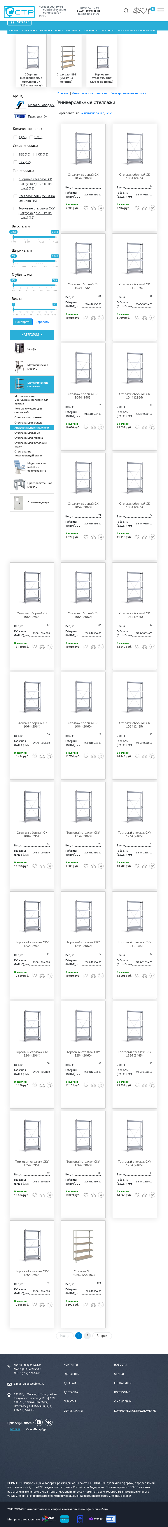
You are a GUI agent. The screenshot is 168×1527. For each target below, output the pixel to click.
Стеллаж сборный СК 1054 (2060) (83, 505)
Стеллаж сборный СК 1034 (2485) (134, 176)
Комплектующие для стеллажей (28, 410)
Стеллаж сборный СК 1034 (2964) (83, 286)
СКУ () (25, 162)
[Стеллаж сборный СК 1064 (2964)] (32, 697)
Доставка (46, 30)
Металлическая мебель (37, 366)
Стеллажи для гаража (28, 438)
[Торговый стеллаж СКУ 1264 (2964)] (32, 1245)
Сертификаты (73, 1410)
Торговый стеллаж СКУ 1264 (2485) (134, 1163)
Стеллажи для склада (28, 422)
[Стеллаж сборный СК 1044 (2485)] (83, 368)
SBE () (24, 154)
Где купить (73, 30)
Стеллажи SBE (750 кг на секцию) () (37, 198)
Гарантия (70, 1401)
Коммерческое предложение (137, 30)
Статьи (119, 1373)
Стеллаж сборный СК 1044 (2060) (134, 286)
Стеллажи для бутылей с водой (30, 444)
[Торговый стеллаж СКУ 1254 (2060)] (83, 1026)
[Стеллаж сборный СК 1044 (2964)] (134, 368)
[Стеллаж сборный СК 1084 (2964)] (32, 807)
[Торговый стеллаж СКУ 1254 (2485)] (134, 1026)
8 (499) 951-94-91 (31, 1365)
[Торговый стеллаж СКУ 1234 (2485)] (134, 807)
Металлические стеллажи (37, 384)
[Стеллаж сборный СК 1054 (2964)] (32, 587)
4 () (22, 137)
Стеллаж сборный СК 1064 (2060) (83, 615)
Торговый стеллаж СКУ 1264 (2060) (83, 1163)
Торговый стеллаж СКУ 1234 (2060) (83, 834)
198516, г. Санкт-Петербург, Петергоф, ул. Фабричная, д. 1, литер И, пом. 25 (33, 1406)
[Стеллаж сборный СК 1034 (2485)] (134, 149)
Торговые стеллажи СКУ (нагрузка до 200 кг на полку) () (37, 213)
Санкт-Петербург (36, 1429)
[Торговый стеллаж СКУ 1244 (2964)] (32, 1026)
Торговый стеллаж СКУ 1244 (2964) (32, 1054)
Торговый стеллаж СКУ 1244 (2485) (134, 944)
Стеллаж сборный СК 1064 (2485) (134, 615)
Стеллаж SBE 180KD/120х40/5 (83, 1273)
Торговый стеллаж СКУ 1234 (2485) (134, 834)
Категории (31, 334)
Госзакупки (122, 1383)
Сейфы (32, 349)
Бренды (14, 30)
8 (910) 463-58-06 (30, 1369)
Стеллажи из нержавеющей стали (28, 453)
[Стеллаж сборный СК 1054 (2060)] (83, 478)
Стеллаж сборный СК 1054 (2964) (32, 615)
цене (109, 113)
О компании (29, 30)
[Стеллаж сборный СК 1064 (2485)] (134, 587)
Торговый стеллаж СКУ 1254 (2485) (134, 1054)
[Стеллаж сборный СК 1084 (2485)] (134, 697)
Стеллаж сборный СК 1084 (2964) (32, 834)
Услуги (59, 30)
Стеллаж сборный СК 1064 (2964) (32, 725)
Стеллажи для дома (27, 432)
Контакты (108, 30)
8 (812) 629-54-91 (30, 1373)
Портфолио (122, 1392)
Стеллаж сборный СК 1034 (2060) (83, 176)
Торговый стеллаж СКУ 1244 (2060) (83, 944)
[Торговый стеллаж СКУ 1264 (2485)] (134, 1136)
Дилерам (70, 1383)
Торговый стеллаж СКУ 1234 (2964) (32, 944)
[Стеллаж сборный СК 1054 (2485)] (134, 478)
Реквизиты (91, 30)
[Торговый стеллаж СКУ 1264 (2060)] (83, 1136)
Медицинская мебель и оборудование (36, 466)
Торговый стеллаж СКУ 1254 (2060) (83, 1054)
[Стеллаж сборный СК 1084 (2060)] (83, 697)
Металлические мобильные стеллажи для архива (31, 399)
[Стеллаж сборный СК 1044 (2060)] (134, 258)
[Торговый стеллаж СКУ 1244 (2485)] (134, 916)
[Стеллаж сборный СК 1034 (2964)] (83, 258)
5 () (38, 137)
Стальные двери (38, 502)
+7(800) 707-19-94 (51, 6)
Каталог (22, 21)
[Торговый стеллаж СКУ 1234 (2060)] (83, 807)
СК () (43, 154)
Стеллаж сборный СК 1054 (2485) (134, 505)
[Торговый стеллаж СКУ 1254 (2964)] (32, 1136)
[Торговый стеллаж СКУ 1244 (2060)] (83, 916)
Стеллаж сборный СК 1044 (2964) (134, 396)
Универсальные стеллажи (31, 427)
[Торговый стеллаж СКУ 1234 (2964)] (32, 916)
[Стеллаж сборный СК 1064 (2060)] (83, 587)
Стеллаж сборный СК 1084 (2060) (83, 725)
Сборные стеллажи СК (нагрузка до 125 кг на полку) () (35, 183)
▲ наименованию (92, 113)
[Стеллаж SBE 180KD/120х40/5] (83, 1245)
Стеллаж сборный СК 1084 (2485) (134, 725)
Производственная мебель (39, 484)
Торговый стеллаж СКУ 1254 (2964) (32, 1163)
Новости (120, 1364)
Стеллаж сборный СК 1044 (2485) (83, 396)
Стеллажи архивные (28, 417)
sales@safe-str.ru (33, 1383)
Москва (15, 1429)
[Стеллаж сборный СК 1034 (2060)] (83, 149)
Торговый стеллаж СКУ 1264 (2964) (32, 1273)
